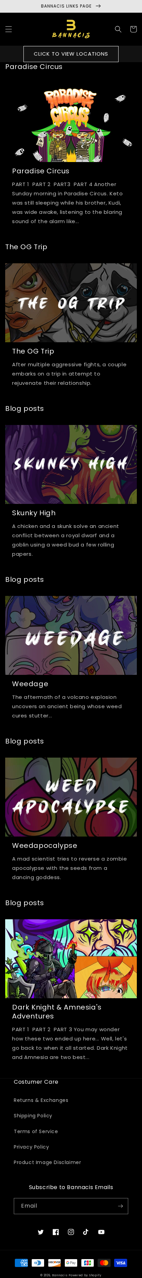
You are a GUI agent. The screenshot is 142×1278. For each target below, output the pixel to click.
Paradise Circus (41, 170)
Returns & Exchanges (41, 1100)
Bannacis (60, 1275)
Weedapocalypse (44, 845)
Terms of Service (36, 1131)
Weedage (30, 683)
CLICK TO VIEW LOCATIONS (71, 53)
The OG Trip (33, 351)
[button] (8, 29)
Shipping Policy (33, 1115)
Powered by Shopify (85, 1275)
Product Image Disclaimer (47, 1162)
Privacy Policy (31, 1146)
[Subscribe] (120, 1206)
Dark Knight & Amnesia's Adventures (57, 1012)
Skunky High (34, 512)
